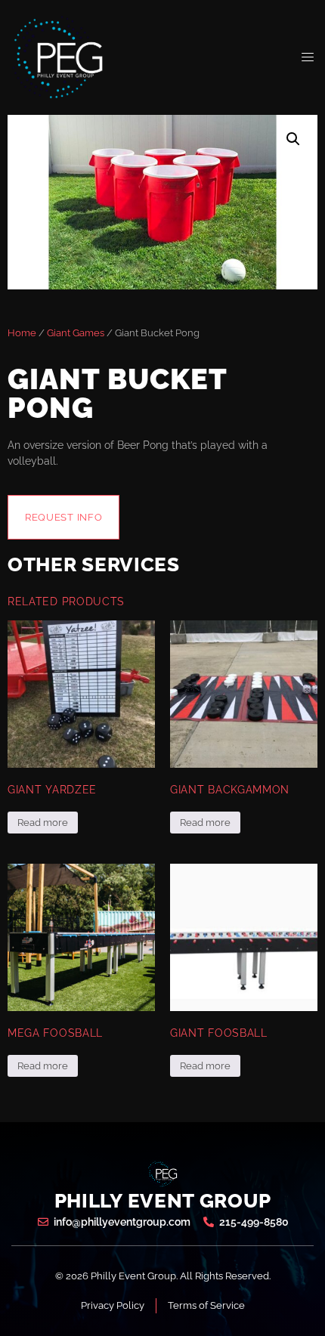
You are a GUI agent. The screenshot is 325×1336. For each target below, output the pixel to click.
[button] (293, 139)
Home (22, 333)
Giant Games (75, 333)
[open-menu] (308, 57)
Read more (42, 822)
